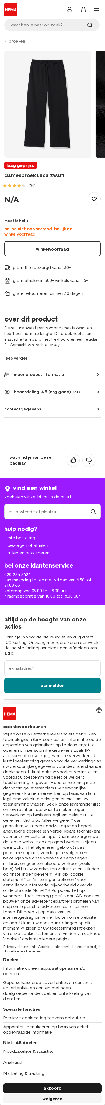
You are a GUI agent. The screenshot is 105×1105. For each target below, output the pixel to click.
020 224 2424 (17, 574)
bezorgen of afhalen (28, 545)
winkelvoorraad (52, 249)
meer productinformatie (39, 374)
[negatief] (88, 460)
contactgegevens (22, 409)
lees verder (16, 358)
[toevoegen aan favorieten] (94, 198)
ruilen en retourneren (29, 552)
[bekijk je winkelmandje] (83, 9)
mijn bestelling (21, 537)
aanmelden (53, 685)
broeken (17, 41)
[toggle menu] (96, 10)
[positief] (73, 460)
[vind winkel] (93, 511)
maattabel (14, 221)
